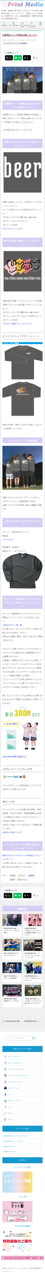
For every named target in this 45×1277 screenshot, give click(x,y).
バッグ (10, 1107)
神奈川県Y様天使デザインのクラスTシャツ (12, 954)
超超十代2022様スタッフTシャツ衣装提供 (11, 977)
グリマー (22, 875)
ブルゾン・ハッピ (14, 1088)
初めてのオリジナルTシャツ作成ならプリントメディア (21, 857)
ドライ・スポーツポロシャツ (18, 1075)
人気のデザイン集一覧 (12, 625)
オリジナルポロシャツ (15, 1063)
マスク (10, 1119)
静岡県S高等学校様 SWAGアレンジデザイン (12, 1000)
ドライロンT (7, 539)
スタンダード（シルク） (13, 228)
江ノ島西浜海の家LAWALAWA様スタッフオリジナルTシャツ (13, 1021)
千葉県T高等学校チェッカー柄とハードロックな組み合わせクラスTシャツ (33, 1002)
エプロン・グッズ (14, 1100)
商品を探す (4, 25)
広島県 (12, 879)
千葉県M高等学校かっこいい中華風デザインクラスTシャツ (34, 1021)
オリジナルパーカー (15, 1082)
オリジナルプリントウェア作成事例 (15, 43)
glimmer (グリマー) (10, 1146)
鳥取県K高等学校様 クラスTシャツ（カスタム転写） (12, 930)
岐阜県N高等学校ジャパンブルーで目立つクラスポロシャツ (33, 978)
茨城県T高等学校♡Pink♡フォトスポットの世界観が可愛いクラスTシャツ (33, 931)
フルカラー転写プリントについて (17, 323)
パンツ (10, 1094)
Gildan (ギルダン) (10, 1151)
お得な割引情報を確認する (14, 756)
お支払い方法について (12, 832)
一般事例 (31, 875)
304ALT (12, 875)
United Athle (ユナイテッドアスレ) (16, 1136)
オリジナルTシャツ (14, 1056)
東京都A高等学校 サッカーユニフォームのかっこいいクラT (33, 955)
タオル (10, 1113)
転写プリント (22, 879)
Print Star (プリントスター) (13, 1141)
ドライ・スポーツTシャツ (17, 1069)
